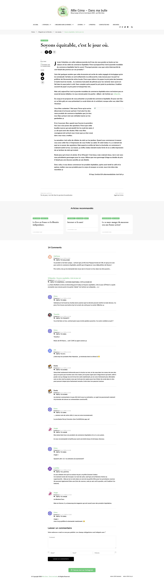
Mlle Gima (43, 61)
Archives (116, 24)
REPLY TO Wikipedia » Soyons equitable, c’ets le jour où (71, 282)
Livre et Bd (44, 218)
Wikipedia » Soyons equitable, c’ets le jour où (64, 278)
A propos (92, 24)
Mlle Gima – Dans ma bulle (89, 10)
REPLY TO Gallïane (63, 260)
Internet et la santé (75, 222)
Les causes (44, 40)
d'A (55, 350)
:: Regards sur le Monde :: (63, 24)
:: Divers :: (80, 24)
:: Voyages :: (45, 24)
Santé (86, 218)
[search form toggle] (132, 27)
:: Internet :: (71, 218)
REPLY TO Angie (61, 432)
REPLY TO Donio (61, 370)
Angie (56, 428)
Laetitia (56, 468)
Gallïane (57, 256)
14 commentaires (46, 66)
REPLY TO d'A (60, 354)
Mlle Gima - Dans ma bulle (49, 576)
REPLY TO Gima (61, 300)
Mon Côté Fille (128, 576)
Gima (55, 296)
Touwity (56, 314)
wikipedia (116, 94)
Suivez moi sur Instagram (83, 570)
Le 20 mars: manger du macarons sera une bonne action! (115, 223)
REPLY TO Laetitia (62, 472)
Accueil (35, 24)
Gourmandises (107, 218)
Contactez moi (104, 24)
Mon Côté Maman (115, 576)
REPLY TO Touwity (62, 318)
